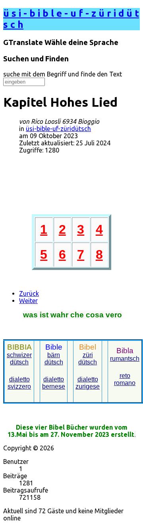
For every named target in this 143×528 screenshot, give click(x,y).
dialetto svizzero (19, 383)
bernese (53, 386)
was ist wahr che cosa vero (72, 315)
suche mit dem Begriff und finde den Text (62, 74)
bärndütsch (53, 359)
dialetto (53, 379)
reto (125, 375)
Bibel (87, 347)
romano (124, 382)
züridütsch (87, 359)
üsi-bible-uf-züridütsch (58, 128)
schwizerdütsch (19, 359)
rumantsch (124, 358)
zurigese (87, 386)
